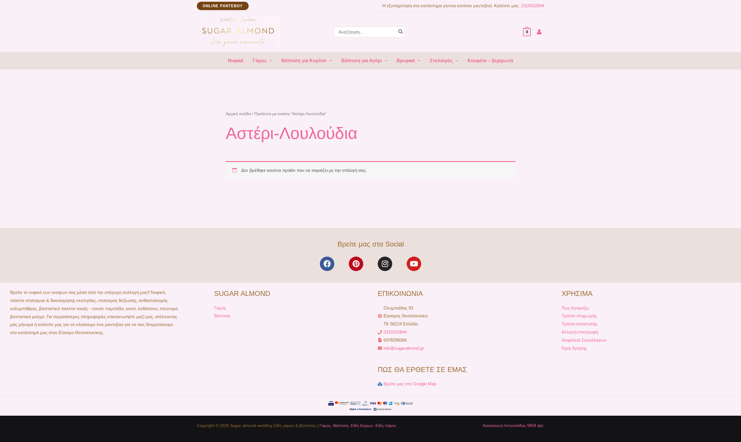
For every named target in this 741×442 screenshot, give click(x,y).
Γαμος (220, 307)
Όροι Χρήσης (574, 348)
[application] (269, 60)
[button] (223, 6)
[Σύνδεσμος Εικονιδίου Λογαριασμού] (539, 31)
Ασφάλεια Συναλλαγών (584, 340)
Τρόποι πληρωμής (579, 315)
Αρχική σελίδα (238, 114)
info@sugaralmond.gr (404, 348)
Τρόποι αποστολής (579, 323)
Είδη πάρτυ (385, 425)
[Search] (401, 32)
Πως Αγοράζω (575, 307)
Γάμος (325, 425)
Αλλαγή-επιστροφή (580, 331)
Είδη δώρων (362, 425)
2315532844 (532, 5)
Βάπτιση (222, 315)
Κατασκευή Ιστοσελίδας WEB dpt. (513, 425)
